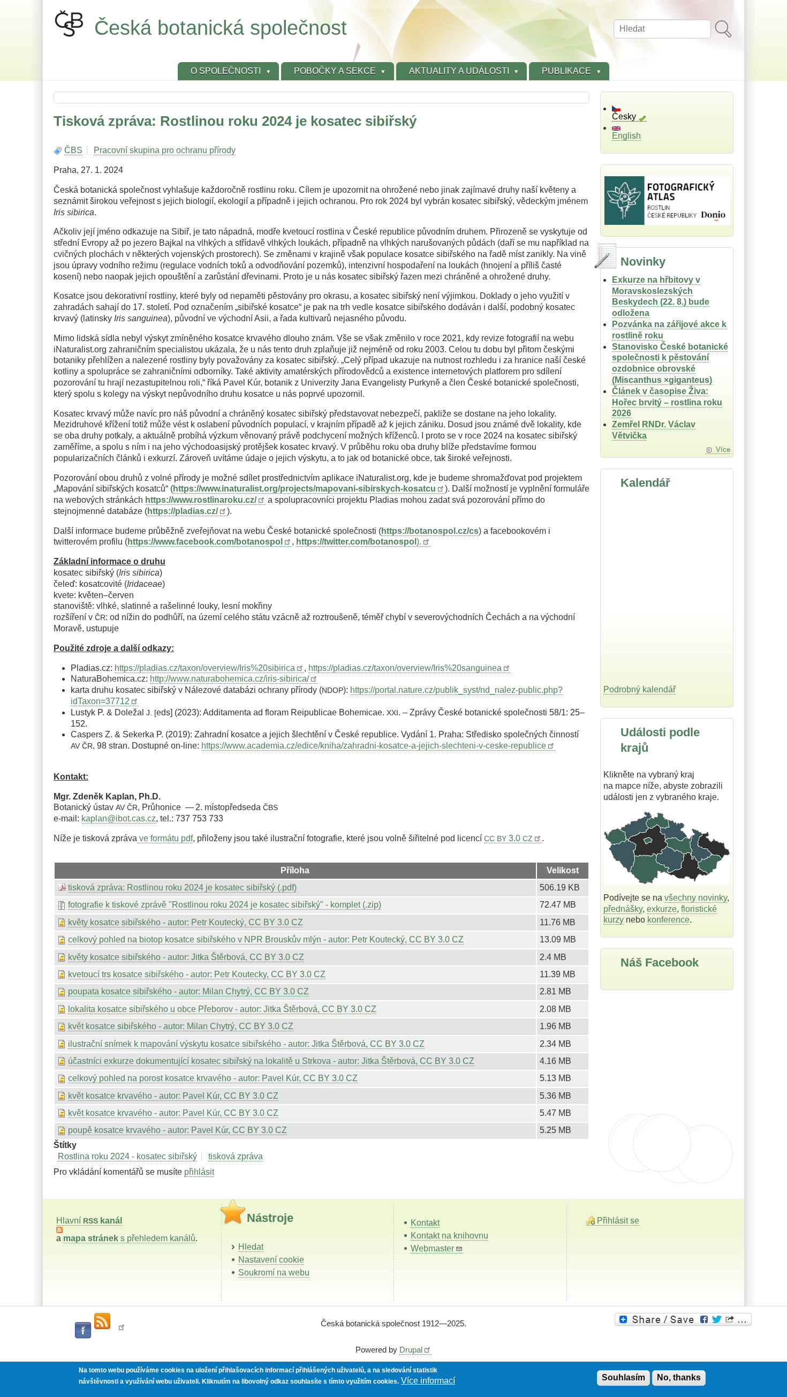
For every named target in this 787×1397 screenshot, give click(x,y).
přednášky (622, 908)
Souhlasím (623, 1377)
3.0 (508, 838)
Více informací (428, 1380)
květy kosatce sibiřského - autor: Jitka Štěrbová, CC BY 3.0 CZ (186, 957)
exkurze (662, 908)
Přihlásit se (618, 1220)
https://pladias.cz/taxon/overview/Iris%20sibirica (205, 668)
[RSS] (102, 1321)
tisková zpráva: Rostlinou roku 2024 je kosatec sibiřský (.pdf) (182, 887)
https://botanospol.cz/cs (430, 530)
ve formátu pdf (165, 838)
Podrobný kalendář (639, 689)
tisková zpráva (235, 1156)
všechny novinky (695, 897)
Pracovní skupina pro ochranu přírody (165, 150)
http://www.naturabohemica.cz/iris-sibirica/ (229, 678)
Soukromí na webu (273, 1272)
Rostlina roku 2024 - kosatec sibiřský (127, 1156)
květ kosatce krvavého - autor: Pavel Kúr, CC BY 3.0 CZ (173, 1095)
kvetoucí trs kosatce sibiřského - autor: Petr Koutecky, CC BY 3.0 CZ (197, 974)
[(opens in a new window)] (685, 1319)
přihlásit (199, 1171)
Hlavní (89, 1220)
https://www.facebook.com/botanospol (205, 541)
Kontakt (425, 1222)
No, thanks (679, 1377)
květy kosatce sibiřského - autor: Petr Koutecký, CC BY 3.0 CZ (185, 922)
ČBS (73, 150)
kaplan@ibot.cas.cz (118, 818)
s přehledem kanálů (129, 1238)
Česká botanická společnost (220, 27)
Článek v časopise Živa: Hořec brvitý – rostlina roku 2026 (667, 402)
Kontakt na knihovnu (449, 1235)
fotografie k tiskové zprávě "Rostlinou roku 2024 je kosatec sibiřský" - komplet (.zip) (224, 904)
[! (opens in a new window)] (121, 1330)
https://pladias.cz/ (182, 511)
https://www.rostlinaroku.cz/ (200, 499)
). (358, 541)
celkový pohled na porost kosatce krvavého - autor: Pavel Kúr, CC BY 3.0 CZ (213, 1078)
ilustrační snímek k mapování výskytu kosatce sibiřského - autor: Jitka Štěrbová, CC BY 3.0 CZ (246, 1043)
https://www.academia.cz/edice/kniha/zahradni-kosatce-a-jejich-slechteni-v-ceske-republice (373, 745)
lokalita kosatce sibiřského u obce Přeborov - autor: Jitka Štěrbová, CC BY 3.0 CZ (222, 1009)
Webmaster (432, 1248)
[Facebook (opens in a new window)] (83, 1330)
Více (723, 449)
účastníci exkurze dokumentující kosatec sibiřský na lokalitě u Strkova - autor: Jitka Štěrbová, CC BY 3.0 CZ (271, 1061)
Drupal (410, 1349)
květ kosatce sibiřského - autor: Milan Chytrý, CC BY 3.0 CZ (180, 1026)
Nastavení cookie (271, 1259)
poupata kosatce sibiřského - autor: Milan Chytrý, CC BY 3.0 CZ (188, 991)
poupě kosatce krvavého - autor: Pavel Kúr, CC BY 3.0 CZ (177, 1130)
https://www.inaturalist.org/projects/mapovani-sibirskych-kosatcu (304, 488)
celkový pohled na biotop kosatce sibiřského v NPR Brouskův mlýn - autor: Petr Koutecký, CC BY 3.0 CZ (266, 939)
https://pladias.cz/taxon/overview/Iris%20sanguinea (405, 668)
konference (668, 919)
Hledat (250, 1246)
